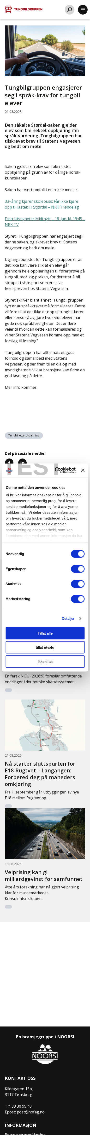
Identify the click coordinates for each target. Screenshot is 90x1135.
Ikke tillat (45, 661)
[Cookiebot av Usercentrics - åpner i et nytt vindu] (56, 470)
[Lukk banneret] (82, 470)
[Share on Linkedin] (22, 462)
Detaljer (68, 618)
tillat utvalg (45, 647)
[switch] (77, 569)
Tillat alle (45, 633)
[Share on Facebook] (9, 462)
